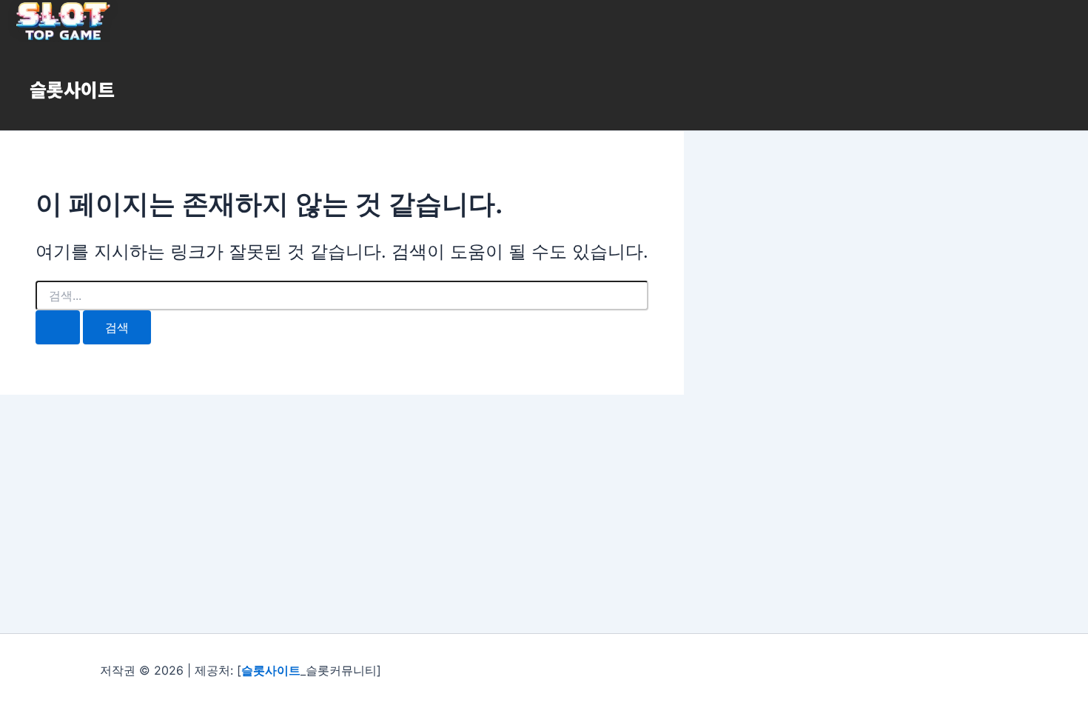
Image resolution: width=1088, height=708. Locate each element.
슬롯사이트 (72, 89)
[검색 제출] (58, 327)
